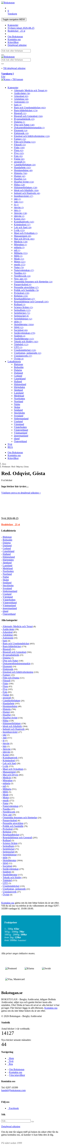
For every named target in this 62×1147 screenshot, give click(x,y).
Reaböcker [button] (10, 524)
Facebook (13, 1108)
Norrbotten (19, 398)
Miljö (18, 256)
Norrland (18, 401)
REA (10, 447)
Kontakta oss (14, 39)
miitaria (19, 247)
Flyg (19, 153)
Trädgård (21, 344)
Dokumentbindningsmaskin (29, 127)
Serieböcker (22, 313)
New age (20, 278)
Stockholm (19, 412)
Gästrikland (20, 378)
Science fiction (23, 307)
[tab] (31, 518)
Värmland (19, 424)
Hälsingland (20, 384)
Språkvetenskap (24, 333)
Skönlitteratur (24, 324)
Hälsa (19, 184)
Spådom (19, 335)
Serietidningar (23, 318)
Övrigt (19, 358)
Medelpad (19, 395)
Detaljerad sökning (17, 45)
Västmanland (20, 432)
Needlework (22, 276)
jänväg (19, 207)
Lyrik (19, 230)
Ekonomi (20, 130)
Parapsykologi (22, 284)
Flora (18, 150)
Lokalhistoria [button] (8, 530)
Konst (19, 218)
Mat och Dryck (24, 238)
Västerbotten (20, 427)
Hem (4, 464)
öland (17, 438)
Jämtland (18, 390)
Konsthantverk (24, 221)
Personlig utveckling (26, 287)
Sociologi (21, 330)
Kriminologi (22, 224)
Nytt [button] (9, 518)
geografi (19, 161)
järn (17, 210)
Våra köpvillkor (17, 1075)
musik (19, 264)
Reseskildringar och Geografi (31, 301)
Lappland (19, 393)
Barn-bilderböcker (26, 110)
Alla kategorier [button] (9, 620)
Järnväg (20, 213)
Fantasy (20, 139)
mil (17, 250)
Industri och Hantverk (27, 193)
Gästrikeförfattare (25, 164)
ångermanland (21, 435)
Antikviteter (22, 93)
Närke (17, 404)
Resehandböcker (24, 298)
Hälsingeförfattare (25, 187)
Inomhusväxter (23, 196)
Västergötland (21, 430)
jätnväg (19, 216)
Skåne (17, 407)
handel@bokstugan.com (13, 1090)
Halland (18, 381)
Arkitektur (21, 99)
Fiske (19, 147)
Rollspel (19, 304)
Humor (19, 176)
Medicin (21, 241)
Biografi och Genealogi (28, 116)
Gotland (18, 375)
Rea (10, 1064)
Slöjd (18, 327)
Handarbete (22, 167)
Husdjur (20, 179)
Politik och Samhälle (26, 290)
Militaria (21, 253)
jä (16, 204)
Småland (18, 410)
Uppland (18, 421)
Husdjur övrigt (24, 181)
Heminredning (23, 170)
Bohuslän (19, 367)
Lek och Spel (22, 227)
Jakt (18, 201)
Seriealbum (22, 310)
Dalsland (18, 373)
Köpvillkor (13, 42)
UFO (18, 347)
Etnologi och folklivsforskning (32, 136)
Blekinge (18, 364)
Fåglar (19, 159)
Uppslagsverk (23, 355)
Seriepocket (21, 315)
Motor (19, 261)
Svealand (18, 415)
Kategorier (13, 25)
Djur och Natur (24, 124)
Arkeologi (21, 96)
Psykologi (21, 293)
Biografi (20, 113)
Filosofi (20, 144)
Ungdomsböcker (25, 350)
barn (17, 104)
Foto (18, 156)
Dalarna (19, 121)
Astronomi (21, 101)
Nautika (20, 273)
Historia (20, 173)
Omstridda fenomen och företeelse (33, 281)
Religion (21, 296)
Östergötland (20, 441)
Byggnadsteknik (24, 119)
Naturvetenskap (24, 270)
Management (22, 236)
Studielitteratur (24, 338)
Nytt (10, 444)
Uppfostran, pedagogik (27, 353)
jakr (17, 199)
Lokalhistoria (14, 361)
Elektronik (21, 133)
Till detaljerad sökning (14, 68)
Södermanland (21, 418)
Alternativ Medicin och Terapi (30, 90)
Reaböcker (16, 30)
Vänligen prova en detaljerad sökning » (21, 492)
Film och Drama (25, 141)
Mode (19, 258)
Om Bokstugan (15, 36)
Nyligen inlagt (21, 28)
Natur (19, 267)
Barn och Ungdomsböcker (30, 107)
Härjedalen (19, 387)
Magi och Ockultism (26, 233)
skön (18, 321)
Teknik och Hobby (26, 341)
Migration (20, 244)
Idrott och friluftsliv (26, 190)
